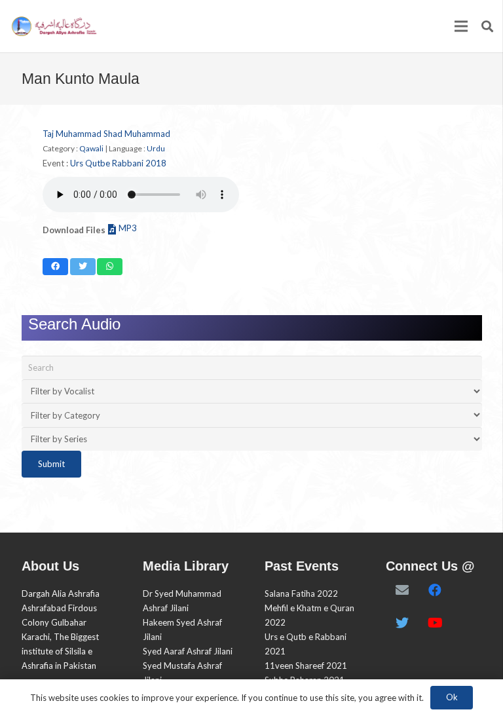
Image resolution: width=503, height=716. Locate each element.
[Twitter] (402, 623)
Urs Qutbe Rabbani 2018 (118, 163)
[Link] (53, 26)
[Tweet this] (83, 266)
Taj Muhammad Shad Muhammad (106, 133)
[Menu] (461, 26)
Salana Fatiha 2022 (301, 593)
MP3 (128, 228)
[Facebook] (435, 590)
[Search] (487, 26)
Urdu (156, 148)
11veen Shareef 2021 (306, 665)
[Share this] (55, 266)
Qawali (91, 148)
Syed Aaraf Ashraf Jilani (188, 651)
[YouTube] (435, 623)
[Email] (402, 590)
